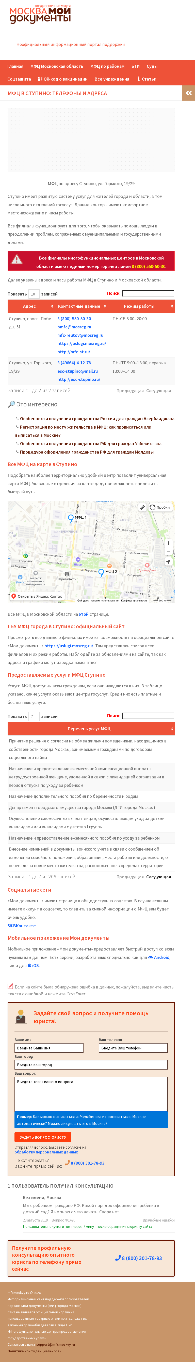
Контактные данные (79, 306)
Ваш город (24, 1056)
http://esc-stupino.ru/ (78, 379)
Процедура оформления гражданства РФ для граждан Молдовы (87, 452)
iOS (35, 965)
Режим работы (139, 306)
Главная (15, 66)
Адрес (29, 306)
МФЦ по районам (107, 66)
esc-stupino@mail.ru (77, 371)
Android (161, 957)
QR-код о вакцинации (65, 79)
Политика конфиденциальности (34, 1351)
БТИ (136, 66)
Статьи (148, 79)
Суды (152, 66)
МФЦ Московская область (56, 66)
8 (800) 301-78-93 (87, 1163)
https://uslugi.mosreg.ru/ (81, 343)
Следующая (158, 877)
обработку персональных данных (46, 1151)
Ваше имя (22, 1039)
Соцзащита (19, 79)
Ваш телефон (111, 1039)
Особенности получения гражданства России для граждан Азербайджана (97, 418)
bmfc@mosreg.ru (74, 327)
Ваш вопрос (25, 1073)
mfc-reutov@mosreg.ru (80, 335)
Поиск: (113, 293)
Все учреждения (112, 79)
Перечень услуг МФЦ (89, 728)
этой (84, 614)
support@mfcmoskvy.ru (55, 1344)
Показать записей (33, 294)
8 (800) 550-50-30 (148, 266)
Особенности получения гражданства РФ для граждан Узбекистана (90, 443)
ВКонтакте (24, 926)
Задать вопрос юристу (43, 1137)
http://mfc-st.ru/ (73, 352)
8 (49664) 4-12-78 (74, 363)
